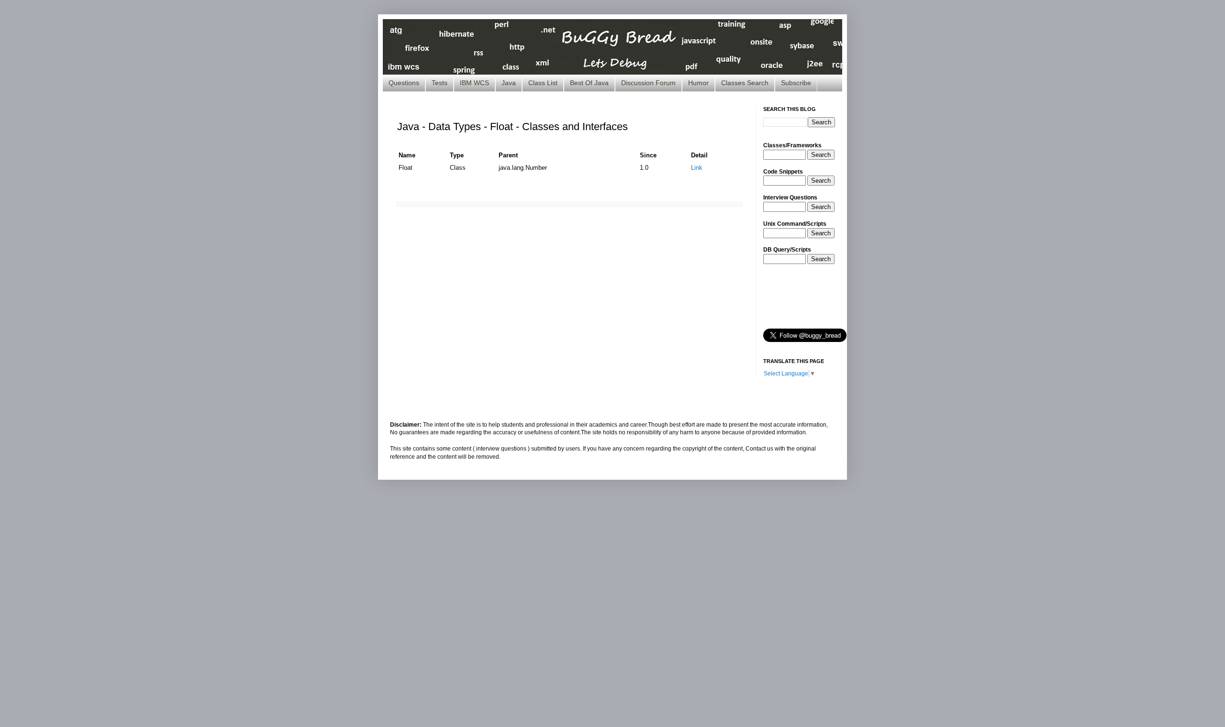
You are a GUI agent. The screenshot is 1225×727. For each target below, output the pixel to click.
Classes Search (744, 83)
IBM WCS (474, 83)
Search (821, 154)
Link (696, 167)
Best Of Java (589, 83)
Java (508, 83)
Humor (698, 83)
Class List (542, 83)
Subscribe (796, 83)
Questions (404, 83)
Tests (439, 83)
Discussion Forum (648, 83)
